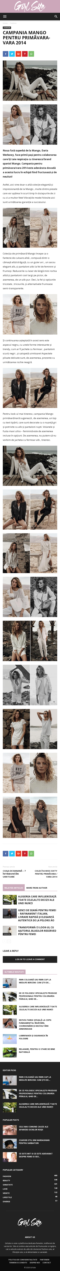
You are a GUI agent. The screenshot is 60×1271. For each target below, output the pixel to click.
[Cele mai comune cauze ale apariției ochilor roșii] (10, 1130)
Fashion (13, 23)
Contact (47, 1262)
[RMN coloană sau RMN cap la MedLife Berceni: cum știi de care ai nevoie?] (10, 983)
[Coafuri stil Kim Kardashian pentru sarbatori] (10, 1143)
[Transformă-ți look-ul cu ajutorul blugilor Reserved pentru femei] (10, 930)
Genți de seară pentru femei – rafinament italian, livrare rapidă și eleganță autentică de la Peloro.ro (37, 915)
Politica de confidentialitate (23, 1260)
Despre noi (35, 1262)
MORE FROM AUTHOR (36, 887)
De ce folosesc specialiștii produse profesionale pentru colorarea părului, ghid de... (38, 996)
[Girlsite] (30, 6)
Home (5, 23)
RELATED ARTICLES (13, 887)
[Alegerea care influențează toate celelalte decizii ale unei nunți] (10, 900)
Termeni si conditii (18, 1262)
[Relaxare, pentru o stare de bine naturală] (10, 1052)
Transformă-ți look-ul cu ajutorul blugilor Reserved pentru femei (37, 931)
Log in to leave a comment (30, 959)
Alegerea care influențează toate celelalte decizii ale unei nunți (37, 900)
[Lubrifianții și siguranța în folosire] (10, 1039)
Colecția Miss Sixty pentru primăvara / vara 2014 (46, 873)
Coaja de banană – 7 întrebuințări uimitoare (14, 873)
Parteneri (44, 1260)
